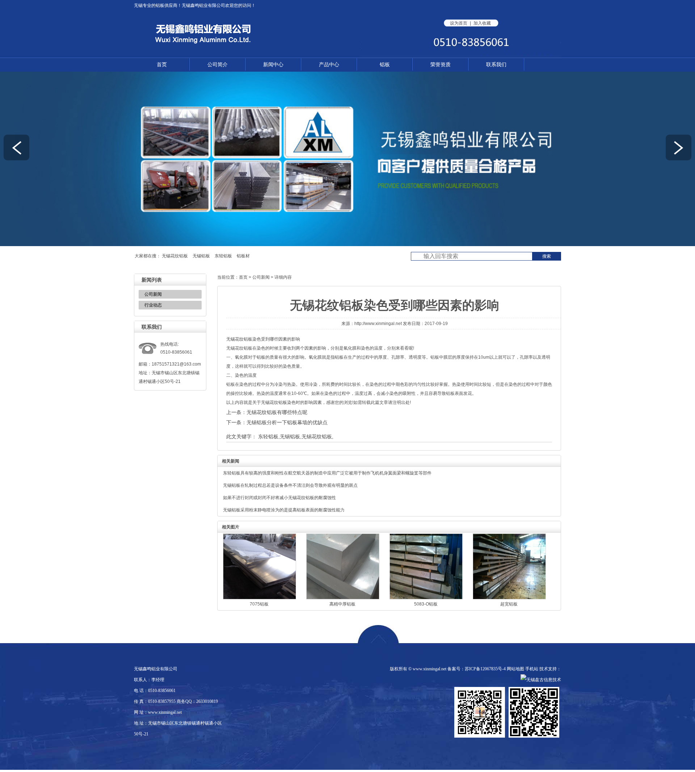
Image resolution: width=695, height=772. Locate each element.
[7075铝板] (259, 597)
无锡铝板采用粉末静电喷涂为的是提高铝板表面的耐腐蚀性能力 (284, 509)
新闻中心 (273, 64)
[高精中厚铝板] (342, 597)
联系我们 (496, 64)
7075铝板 (259, 604)
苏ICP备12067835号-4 (485, 668)
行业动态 (153, 305)
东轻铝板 (223, 255)
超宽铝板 (509, 604)
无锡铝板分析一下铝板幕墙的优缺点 (287, 422)
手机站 (531, 668)
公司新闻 (153, 294)
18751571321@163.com (176, 364)
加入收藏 (482, 23)
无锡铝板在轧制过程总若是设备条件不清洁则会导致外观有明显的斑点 (290, 485)
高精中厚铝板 (342, 604)
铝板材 (243, 255)
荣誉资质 (440, 64)
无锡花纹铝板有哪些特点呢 (277, 412)
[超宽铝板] (509, 597)
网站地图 (515, 668)
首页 (162, 64)
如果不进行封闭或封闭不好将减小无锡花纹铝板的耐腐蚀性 (279, 497)
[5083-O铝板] (426, 597)
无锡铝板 (201, 255)
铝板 (160, 5)
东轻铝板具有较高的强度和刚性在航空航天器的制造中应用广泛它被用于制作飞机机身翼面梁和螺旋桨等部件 (327, 473)
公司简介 (217, 64)
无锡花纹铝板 (175, 255)
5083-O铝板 (426, 604)
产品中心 (329, 64)
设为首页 (458, 23)
